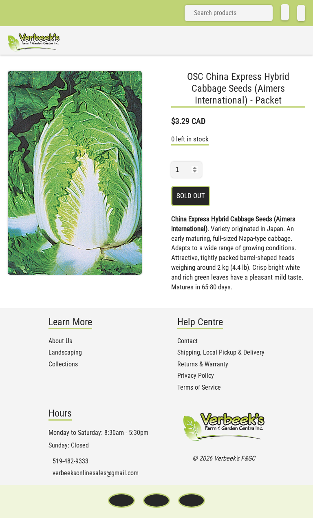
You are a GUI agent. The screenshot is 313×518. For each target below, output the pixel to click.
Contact (187, 341)
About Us (60, 341)
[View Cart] (301, 13)
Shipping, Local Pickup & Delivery (221, 352)
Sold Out (190, 196)
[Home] (285, 12)
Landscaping (65, 352)
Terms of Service (199, 387)
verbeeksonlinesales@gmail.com (96, 473)
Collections (63, 364)
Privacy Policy (195, 375)
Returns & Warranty (202, 364)
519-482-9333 (70, 461)
